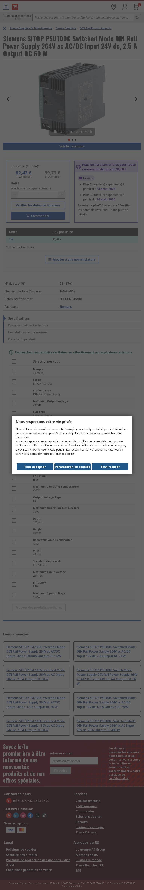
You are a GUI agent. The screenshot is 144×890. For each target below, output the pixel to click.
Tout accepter (35, 467)
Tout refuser (110, 467)
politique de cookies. (62, 453)
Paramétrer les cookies (72, 467)
